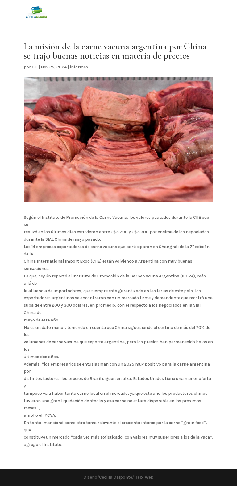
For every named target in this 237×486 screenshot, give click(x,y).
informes (79, 67)
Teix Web (143, 477)
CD (35, 67)
